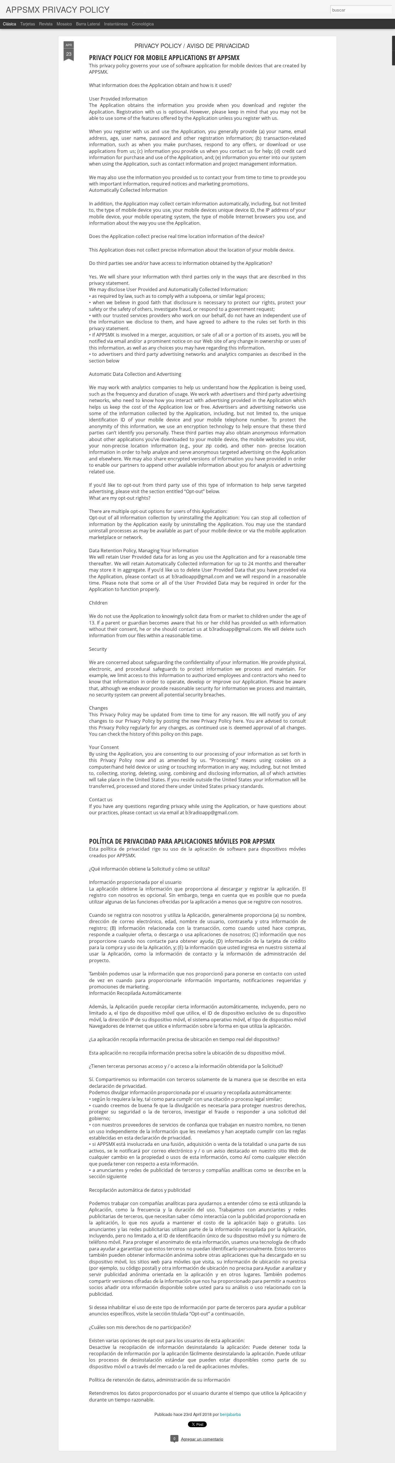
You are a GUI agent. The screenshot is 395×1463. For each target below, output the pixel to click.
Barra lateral (88, 24)
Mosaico (64, 24)
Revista (46, 24)
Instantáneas (116, 24)
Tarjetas (27, 24)
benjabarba (230, 1414)
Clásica (9, 24)
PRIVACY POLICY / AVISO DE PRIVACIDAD (191, 45)
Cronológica (143, 24)
